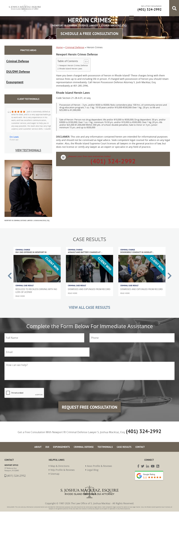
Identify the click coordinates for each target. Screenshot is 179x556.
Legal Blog (90, 437)
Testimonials (102, 414)
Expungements (67, 414)
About (47, 414)
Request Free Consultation (89, 376)
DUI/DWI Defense (14, 60)
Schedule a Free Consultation (89, 29)
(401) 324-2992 (151, 7)
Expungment (12, 66)
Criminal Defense (14, 54)
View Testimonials (28, 132)
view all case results (89, 288)
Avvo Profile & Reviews (95, 433)
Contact (131, 414)
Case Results (117, 414)
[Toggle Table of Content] (85, 57)
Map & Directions (56, 433)
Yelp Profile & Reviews (58, 437)
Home (59, 42)
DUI (55, 414)
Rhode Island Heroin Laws (70, 64)
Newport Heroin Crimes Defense (73, 61)
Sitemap (52, 441)
